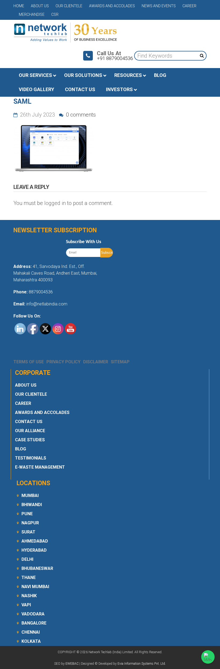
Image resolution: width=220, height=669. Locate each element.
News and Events (159, 6)
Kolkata (31, 641)
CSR (54, 14)
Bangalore (33, 623)
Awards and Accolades (112, 6)
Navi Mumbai (35, 586)
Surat (28, 532)
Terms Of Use (28, 361)
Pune (27, 513)
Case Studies (30, 439)
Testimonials (30, 458)
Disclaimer (95, 361)
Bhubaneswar (37, 568)
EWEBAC (72, 664)
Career (189, 6)
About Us (40, 6)
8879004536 (41, 291)
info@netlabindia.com (46, 304)
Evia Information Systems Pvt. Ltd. (142, 664)
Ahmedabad (34, 541)
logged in (55, 203)
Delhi (27, 559)
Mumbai (30, 495)
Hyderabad (34, 550)
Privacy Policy (63, 361)
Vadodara (33, 613)
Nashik (29, 595)
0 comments (80, 114)
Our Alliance (30, 430)
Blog (20, 448)
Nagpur (30, 522)
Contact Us (28, 421)
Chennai (30, 632)
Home (18, 6)
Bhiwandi (31, 504)
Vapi (26, 604)
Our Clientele (69, 6)
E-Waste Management (40, 467)
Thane (28, 577)
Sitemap (120, 361)
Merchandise (32, 14)
